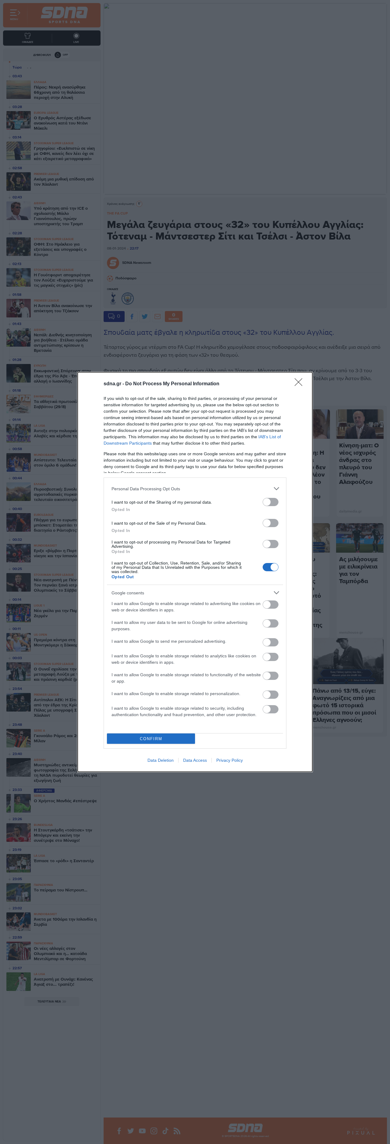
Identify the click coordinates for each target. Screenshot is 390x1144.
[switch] (270, 502)
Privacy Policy (229, 760)
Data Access (195, 760)
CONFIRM (151, 738)
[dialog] (195, 572)
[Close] (300, 384)
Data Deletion (160, 760)
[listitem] (195, 488)
